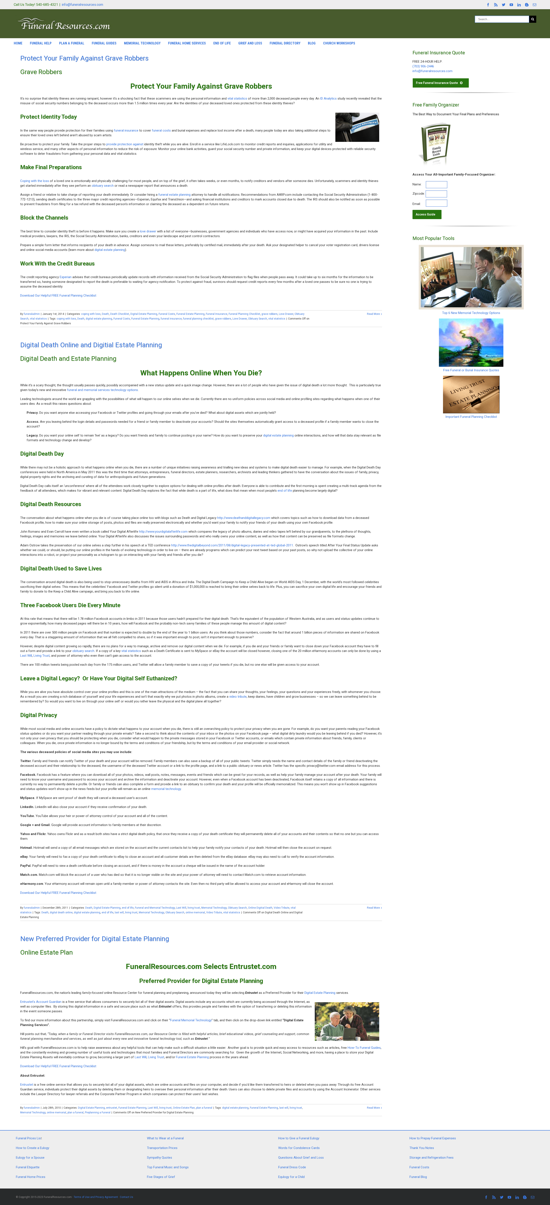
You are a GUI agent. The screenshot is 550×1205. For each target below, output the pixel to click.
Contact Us (126, 1197)
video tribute (238, 697)
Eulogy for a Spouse (30, 1158)
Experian (66, 277)
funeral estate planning (174, 195)
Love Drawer (286, 313)
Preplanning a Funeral (97, 1112)
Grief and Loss (250, 43)
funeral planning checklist (198, 318)
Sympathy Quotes (159, 1158)
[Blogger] (527, 4)
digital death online (61, 912)
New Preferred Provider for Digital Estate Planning (94, 939)
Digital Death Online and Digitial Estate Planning (91, 345)
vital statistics (237, 98)
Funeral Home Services (187, 43)
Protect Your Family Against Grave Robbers (84, 58)
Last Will (26, 656)
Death (105, 313)
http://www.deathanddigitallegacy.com (243, 518)
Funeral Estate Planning (190, 313)
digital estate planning (110, 250)
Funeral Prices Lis (28, 1138)
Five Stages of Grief (161, 1177)
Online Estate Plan (184, 1107)
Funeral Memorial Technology (191, 1020)
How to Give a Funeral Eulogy (298, 1138)
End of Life (222, 43)
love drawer (148, 231)
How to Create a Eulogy (32, 1148)
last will (119, 912)
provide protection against (124, 144)
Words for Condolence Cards (299, 1148)
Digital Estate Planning (143, 313)
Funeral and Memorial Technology (155, 907)
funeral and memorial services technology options (102, 390)
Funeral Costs (167, 313)
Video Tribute (281, 907)
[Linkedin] (519, 4)
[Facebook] (488, 4)
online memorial (195, 912)
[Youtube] (511, 4)
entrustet (111, 1107)
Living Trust (42, 656)
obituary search (103, 186)
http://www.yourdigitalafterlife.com (163, 532)
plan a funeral (204, 1107)
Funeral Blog (418, 1177)
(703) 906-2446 (423, 66)
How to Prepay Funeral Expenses (432, 1138)
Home (18, 43)
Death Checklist (119, 313)
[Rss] (496, 4)
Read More (373, 313)
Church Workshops (339, 43)
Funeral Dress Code (292, 1167)
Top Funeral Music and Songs (168, 1167)
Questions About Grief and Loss (301, 1158)
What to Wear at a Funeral (165, 1138)
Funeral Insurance (216, 313)
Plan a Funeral (71, 43)
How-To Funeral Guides (364, 1048)
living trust (194, 907)
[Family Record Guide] (433, 123)
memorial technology (166, 789)
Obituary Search (257, 318)
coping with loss (91, 313)
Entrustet (26, 1085)
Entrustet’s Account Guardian (40, 1002)
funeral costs (161, 130)
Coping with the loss (34, 181)
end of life (285, 491)
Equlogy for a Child (291, 1177)
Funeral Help (41, 43)
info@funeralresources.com (82, 5)
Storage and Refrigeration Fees (431, 1158)
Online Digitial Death (260, 907)
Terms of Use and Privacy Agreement (96, 1197)
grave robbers (269, 313)
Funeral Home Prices (30, 1177)
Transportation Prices (162, 1148)
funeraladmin (32, 313)
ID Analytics (328, 98)
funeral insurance (126, 130)
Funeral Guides (104, 43)
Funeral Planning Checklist (244, 313)
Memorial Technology (142, 43)
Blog (312, 43)
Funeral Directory (285, 43)
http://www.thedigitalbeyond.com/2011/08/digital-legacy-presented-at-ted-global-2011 (232, 545)
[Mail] (534, 4)
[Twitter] (503, 4)
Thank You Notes (421, 1148)
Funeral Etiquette (28, 1167)
